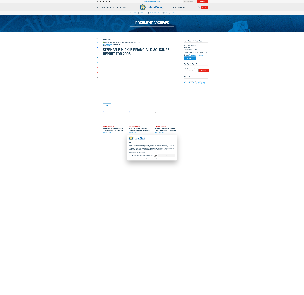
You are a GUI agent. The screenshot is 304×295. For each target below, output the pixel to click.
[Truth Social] (204, 83)
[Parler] (199, 83)
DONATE (134, 13)
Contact (189, 58)
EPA (111, 45)
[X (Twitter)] (185, 83)
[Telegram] (194, 83)
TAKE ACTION (143, 13)
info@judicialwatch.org (195, 55)
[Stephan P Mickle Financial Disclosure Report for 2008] (115, 118)
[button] (97, 7)
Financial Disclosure (107, 44)
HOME (172, 13)
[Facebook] (187, 83)
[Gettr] (196, 83)
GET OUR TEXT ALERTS (155, 13)
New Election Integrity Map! (152, 1)
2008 (107, 45)
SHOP (165, 13)
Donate (204, 7)
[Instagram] (192, 83)
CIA (109, 45)
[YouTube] (189, 83)
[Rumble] (201, 83)
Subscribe (202, 1)
